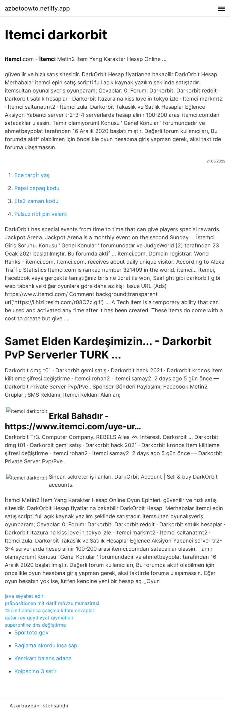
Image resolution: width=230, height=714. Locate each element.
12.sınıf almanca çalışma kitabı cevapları (50, 610)
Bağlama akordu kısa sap (45, 645)
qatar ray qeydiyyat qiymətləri (39, 618)
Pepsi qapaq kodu (36, 188)
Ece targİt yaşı (32, 175)
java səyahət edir (24, 596)
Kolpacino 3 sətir (35, 671)
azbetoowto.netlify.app (37, 8)
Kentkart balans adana (43, 658)
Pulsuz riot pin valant (40, 214)
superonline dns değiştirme (35, 625)
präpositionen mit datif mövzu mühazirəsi (52, 603)
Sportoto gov (31, 632)
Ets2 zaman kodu (36, 201)
